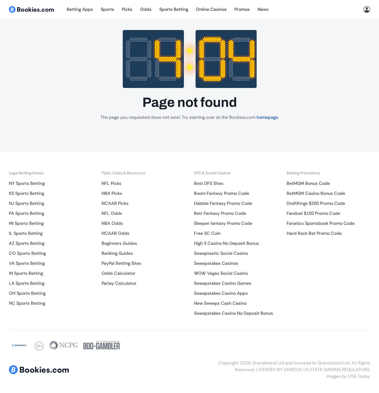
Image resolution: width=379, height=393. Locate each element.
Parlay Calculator (119, 283)
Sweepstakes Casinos (216, 263)
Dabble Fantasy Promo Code (223, 203)
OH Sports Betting (27, 293)
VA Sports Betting (27, 263)
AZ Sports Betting (26, 243)
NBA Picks (112, 193)
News (263, 9)
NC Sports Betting (27, 303)
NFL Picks (111, 183)
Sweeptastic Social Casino (221, 253)
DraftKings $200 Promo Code (316, 203)
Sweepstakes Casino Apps (221, 293)
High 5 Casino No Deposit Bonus (226, 243)
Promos (242, 9)
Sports (107, 9)
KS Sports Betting (26, 193)
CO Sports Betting (27, 253)
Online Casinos (211, 9)
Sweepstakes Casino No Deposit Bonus (233, 313)
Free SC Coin (207, 233)
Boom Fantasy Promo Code (221, 193)
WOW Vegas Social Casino (221, 273)
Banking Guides (117, 253)
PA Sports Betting (26, 213)
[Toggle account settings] (366, 9)
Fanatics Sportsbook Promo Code (321, 223)
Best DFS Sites (208, 183)
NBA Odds (112, 223)
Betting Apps (80, 9)
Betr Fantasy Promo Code (220, 213)
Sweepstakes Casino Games (222, 283)
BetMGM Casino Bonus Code (316, 193)
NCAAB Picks (115, 203)
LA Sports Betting (26, 283)
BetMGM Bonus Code (308, 183)
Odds (145, 9)
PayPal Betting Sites (121, 263)
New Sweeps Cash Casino (220, 303)
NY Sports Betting (27, 183)
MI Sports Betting (26, 223)
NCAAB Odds (115, 233)
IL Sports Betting (25, 233)
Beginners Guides (119, 243)
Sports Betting (173, 9)
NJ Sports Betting (26, 203)
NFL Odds (112, 213)
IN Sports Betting (26, 273)
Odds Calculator (118, 273)
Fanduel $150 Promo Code (313, 213)
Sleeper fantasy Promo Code (223, 223)
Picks (127, 9)
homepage (267, 117)
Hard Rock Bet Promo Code (314, 233)
